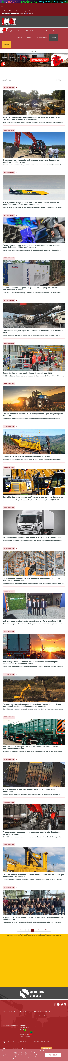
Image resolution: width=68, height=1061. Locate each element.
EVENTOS (47, 1011)
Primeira (21, 930)
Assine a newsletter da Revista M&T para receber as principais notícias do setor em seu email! (34, 935)
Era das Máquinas (51, 31)
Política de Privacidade (21, 1053)
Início (5, 1011)
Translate (31, 13)
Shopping (6, 44)
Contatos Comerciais (25, 1036)
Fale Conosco (17, 11)
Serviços (25, 11)
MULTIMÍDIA (37, 1011)
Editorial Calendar (24, 1034)
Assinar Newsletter (7, 11)
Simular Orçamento (24, 1027)
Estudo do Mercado (41, 37)
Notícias (19, 31)
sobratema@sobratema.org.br (31, 1049)
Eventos (29, 37)
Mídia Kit (22, 1029)
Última (47, 930)
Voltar (59, 80)
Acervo (39, 31)
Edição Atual (29, 31)
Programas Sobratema (34, 11)
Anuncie (53, 37)
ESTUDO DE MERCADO (10, 1025)
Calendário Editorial (25, 1032)
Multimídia (19, 37)
